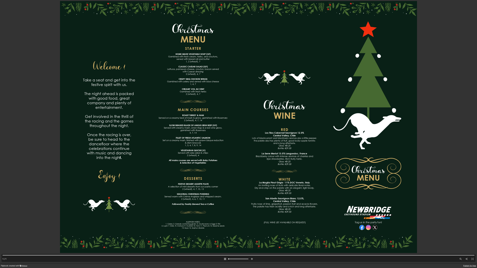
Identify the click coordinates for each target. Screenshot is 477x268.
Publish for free (469, 266)
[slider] (238, 259)
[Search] (460, 258)
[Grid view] (225, 258)
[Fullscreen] (472, 258)
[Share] (466, 258)
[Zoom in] (251, 258)
